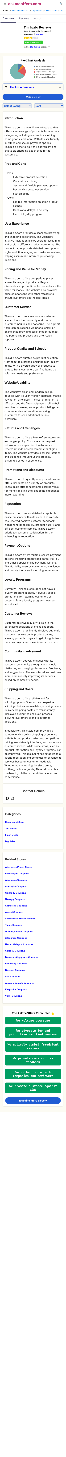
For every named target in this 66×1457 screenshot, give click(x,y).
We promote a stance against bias (33, 1088)
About (37, 18)
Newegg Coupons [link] (15, 899)
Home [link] (5, 10)
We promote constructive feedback (33, 1060)
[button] (5, 4)
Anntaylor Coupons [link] (16, 886)
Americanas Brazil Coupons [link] (20, 918)
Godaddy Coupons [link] (15, 893)
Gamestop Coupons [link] (16, 905)
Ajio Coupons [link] (12, 976)
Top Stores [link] (37, 10)
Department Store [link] (20, 10)
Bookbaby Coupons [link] (16, 963)
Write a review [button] (33, 97)
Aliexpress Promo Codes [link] (18, 867)
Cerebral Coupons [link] (15, 950)
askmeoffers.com (24, 3)
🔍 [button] (61, 3)
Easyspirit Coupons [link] (16, 989)
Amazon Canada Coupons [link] (19, 983)
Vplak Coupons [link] (13, 996)
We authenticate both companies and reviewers (33, 1074)
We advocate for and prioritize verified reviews (33, 1032)
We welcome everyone (33, 1020)
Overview (8, 18)
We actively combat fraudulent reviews (33, 1046)
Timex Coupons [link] (13, 925)
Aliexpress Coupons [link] (16, 880)
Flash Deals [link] (51, 10)
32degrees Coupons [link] (16, 938)
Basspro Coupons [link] (15, 970)
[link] (12, 33)
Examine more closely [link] (33, 1100)
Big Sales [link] (35, 47)
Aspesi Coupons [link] (14, 912)
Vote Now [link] (39, 34)
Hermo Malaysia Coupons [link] (19, 944)
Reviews (24, 18)
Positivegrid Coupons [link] (17, 873)
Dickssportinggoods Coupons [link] (21, 957)
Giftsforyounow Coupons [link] (19, 931)
